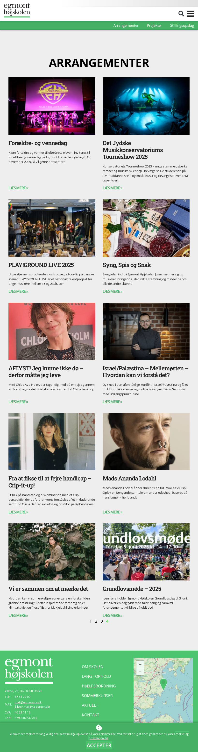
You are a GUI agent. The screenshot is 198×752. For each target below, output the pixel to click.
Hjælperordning (99, 686)
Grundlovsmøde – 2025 (132, 588)
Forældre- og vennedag (37, 143)
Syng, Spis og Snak (127, 265)
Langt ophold (96, 676)
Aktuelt (90, 705)
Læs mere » (18, 188)
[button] (181, 14)
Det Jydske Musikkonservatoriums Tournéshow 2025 (133, 150)
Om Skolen (93, 666)
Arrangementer (126, 25)
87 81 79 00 (22, 697)
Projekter (154, 25)
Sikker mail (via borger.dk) (32, 707)
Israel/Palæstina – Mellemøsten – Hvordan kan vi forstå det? (145, 371)
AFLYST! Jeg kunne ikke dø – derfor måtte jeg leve (45, 371)
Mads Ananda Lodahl (129, 478)
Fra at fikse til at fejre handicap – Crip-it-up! (49, 481)
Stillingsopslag (182, 25)
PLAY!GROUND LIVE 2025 (41, 265)
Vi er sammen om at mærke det (48, 588)
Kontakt (90, 714)
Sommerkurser (97, 695)
